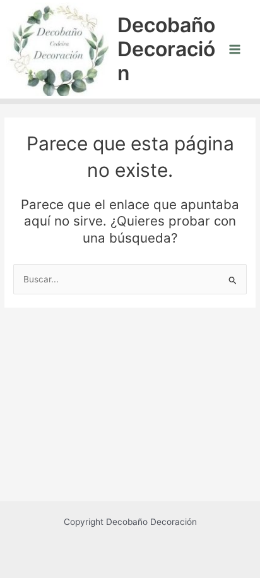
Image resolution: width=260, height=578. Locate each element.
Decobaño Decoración (166, 49)
